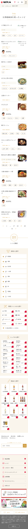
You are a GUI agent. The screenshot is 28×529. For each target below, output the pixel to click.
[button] (14, 256)
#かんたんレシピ (5, 436)
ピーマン (21, 35)
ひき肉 (11, 133)
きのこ (17, 118)
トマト (9, 35)
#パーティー (12, 437)
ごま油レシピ (8, 6)
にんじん (4, 88)
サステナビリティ (10, 481)
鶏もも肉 (4, 133)
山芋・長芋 (5, 149)
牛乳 (17, 133)
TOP (3, 6)
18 (17, 226)
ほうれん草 (13, 88)
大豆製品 (21, 88)
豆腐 (23, 118)
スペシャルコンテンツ (11, 472)
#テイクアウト (4, 437)
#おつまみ (13, 436)
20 (25, 226)
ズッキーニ (24, 133)
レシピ (6, 463)
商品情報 (7, 459)
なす (15, 35)
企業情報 (7, 476)
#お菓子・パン (20, 436)
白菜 (3, 205)
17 (14, 226)
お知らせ (7, 485)
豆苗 (19, 221)
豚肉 (3, 35)
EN (18, 2)
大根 (3, 118)
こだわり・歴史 (9, 468)
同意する (14, 526)
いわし (13, 149)
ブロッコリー (12, 56)
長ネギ (16, 165)
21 (12, 229)
